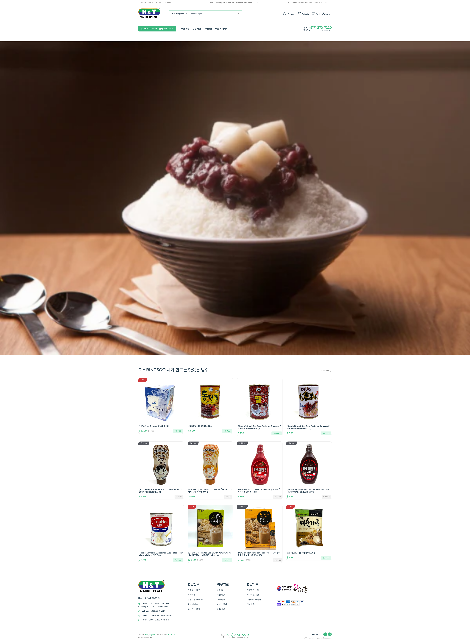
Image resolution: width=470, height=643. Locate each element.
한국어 (326, 2)
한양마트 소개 (253, 590)
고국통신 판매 (194, 609)
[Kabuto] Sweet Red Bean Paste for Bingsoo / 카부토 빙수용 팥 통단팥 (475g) (308, 427)
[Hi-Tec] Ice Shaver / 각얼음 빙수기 (154, 426)
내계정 (150, 2)
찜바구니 (159, 2)
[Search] (240, 14)
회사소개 (142, 2)
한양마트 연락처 (254, 599)
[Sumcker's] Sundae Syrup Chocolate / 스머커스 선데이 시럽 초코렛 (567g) (160, 490)
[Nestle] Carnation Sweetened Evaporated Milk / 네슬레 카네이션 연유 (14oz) (161, 554)
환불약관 (221, 609)
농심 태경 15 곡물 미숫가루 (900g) (301, 553)
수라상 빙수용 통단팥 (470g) (200, 426)
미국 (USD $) (315, 2)
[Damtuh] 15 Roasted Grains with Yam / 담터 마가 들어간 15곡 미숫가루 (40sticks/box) (210, 554)
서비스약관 (222, 604)
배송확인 (221, 595)
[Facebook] (325, 634)
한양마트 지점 (253, 595)
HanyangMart (150, 635)
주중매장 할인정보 (196, 599)
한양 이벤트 (193, 604)
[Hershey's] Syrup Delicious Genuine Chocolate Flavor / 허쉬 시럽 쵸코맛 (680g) (308, 490)
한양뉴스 (191, 595)
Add (179, 431)
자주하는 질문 (194, 590)
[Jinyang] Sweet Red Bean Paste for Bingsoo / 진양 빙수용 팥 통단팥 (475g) (259, 427)
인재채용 (251, 604)
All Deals (325, 371)
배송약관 (221, 599)
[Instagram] (330, 634)
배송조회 (168, 2)
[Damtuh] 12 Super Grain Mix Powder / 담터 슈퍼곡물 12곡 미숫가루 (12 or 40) (259, 554)
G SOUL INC (171, 635)
